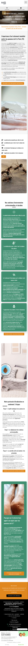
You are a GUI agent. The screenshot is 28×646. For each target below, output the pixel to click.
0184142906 (15, 629)
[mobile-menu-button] (25, 2)
